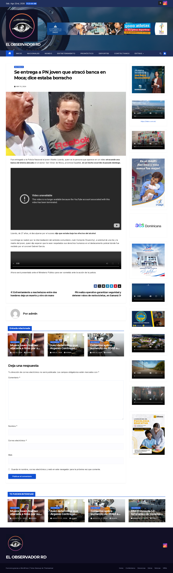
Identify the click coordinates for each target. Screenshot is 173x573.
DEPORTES (104, 53)
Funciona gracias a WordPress (17, 568)
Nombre (12, 426)
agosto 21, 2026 (19, 518)
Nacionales (33, 53)
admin (32, 313)
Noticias (158, 568)
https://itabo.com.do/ (148, 121)
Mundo (48, 53)
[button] (160, 53)
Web (10, 455)
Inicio (19, 53)
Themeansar (48, 568)
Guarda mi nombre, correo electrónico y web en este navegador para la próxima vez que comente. (55, 469)
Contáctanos (122, 53)
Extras (139, 53)
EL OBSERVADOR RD (23, 44)
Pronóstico (87, 53)
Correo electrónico (17, 440)
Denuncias (141, 568)
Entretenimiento (66, 53)
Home (121, 568)
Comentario (14, 377)
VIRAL (165, 568)
